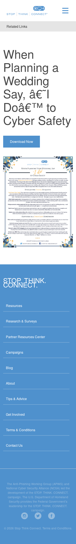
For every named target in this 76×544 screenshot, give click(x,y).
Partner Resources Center (25, 336)
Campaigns (14, 352)
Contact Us (14, 445)
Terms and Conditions (56, 528)
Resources (14, 305)
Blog (9, 367)
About (10, 383)
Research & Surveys (21, 321)
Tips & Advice (16, 398)
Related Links (17, 26)
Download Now (21, 141)
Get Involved (15, 414)
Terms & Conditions (20, 429)
